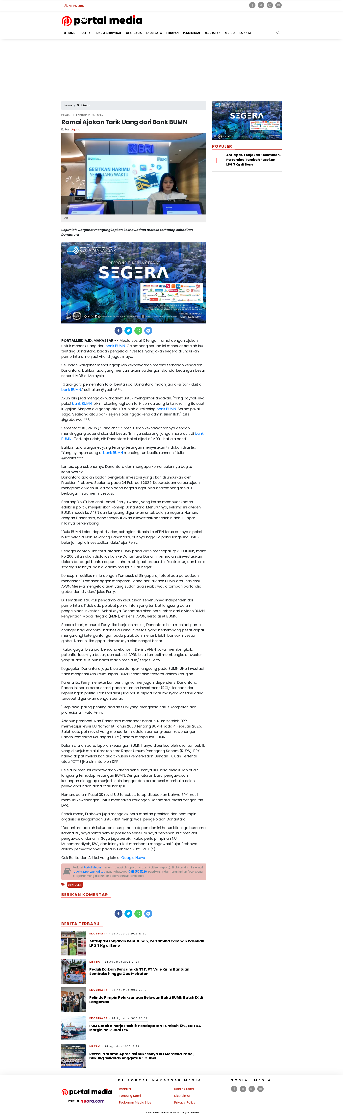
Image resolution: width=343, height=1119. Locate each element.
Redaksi (125, 1089)
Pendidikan (191, 33)
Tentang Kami (130, 1095)
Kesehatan (212, 33)
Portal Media (92, 867)
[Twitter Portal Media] (261, 5)
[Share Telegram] (148, 330)
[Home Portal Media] (101, 20)
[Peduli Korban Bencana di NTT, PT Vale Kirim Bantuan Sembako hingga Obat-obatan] (73, 971)
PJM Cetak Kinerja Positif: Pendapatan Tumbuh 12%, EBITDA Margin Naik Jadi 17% (145, 1028)
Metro (230, 33)
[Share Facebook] (118, 330)
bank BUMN (114, 345)
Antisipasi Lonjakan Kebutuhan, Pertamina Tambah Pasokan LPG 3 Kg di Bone (146, 943)
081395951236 (137, 872)
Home (70, 33)
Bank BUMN (75, 884)
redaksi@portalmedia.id (89, 872)
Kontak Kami (184, 1089)
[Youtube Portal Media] (278, 5)
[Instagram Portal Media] (269, 5)
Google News (133, 857)
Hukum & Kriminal (108, 33)
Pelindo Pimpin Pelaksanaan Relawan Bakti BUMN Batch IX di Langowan (146, 999)
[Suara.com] (92, 1101)
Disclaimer (182, 1095)
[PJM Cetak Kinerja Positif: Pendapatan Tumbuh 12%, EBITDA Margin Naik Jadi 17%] (73, 1027)
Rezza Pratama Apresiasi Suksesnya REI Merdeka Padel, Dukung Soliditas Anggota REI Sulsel (142, 1056)
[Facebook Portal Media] (252, 5)
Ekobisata (154, 33)
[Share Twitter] (128, 330)
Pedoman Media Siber (136, 1102)
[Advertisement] (171, 68)
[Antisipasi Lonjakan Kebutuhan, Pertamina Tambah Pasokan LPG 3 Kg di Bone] (73, 943)
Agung (75, 129)
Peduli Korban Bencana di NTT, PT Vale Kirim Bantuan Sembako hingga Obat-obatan (139, 971)
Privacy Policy (185, 1102)
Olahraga (134, 33)
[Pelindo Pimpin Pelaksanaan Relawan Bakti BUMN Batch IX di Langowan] (73, 999)
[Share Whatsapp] (138, 330)
